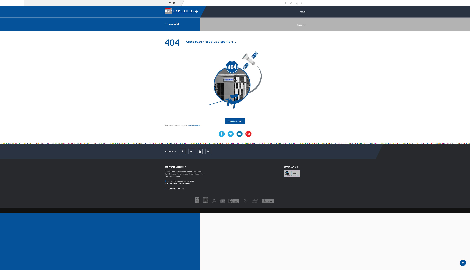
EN (174, 3)
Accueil (303, 12)
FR (170, 3)
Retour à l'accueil (235, 121)
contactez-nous (194, 125)
